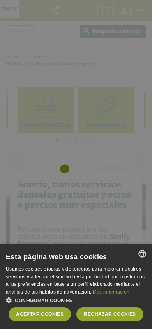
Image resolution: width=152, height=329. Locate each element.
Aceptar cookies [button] (40, 314)
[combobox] (142, 254)
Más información (111, 292)
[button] (76, 300)
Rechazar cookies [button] (110, 314)
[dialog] (76, 286)
